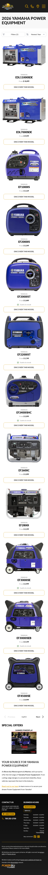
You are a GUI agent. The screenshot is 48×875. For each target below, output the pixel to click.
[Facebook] (35, 836)
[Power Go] (22, 866)
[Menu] (43, 6)
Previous (11, 717)
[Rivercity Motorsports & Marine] (12, 6)
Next (38, 717)
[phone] (32, 6)
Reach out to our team (10, 786)
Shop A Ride (14, 862)
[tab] (30, 806)
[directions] (38, 6)
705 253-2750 (10, 818)
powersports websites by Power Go (31, 860)
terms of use (12, 854)
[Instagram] (38, 836)
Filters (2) (14, 34)
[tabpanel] (34, 823)
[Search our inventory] (27, 6)
